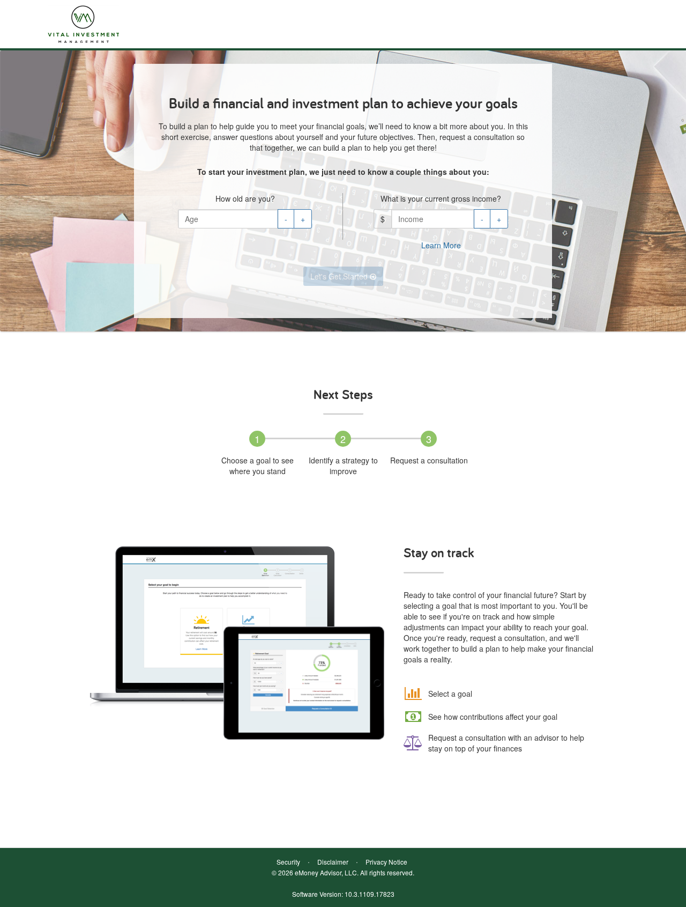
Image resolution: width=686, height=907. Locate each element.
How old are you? (245, 198)
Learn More (441, 245)
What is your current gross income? (441, 198)
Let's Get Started (340, 276)
